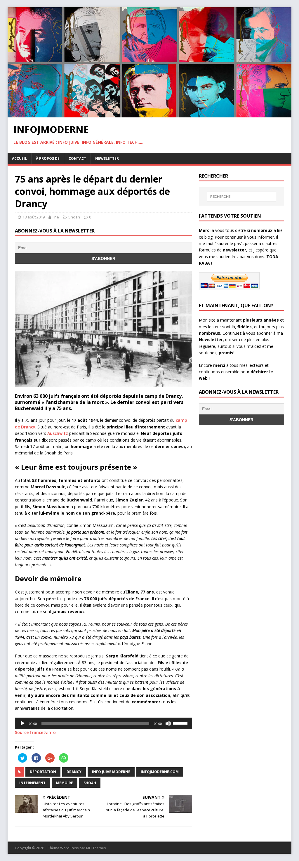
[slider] (181, 723)
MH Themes (96, 848)
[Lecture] (22, 723)
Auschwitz (57, 433)
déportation (43, 771)
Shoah (74, 217)
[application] (103, 723)
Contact (77, 158)
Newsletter (107, 158)
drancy (74, 771)
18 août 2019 (33, 217)
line (56, 217)
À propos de (48, 158)
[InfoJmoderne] (150, 114)
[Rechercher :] (241, 197)
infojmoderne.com (160, 771)
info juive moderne (111, 771)
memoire (64, 782)
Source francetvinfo (35, 732)
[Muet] (168, 723)
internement (32, 782)
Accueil (19, 158)
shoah (90, 782)
